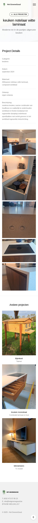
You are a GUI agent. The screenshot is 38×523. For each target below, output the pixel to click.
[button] (34, 4)
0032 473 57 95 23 (11, 498)
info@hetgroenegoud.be (13, 501)
